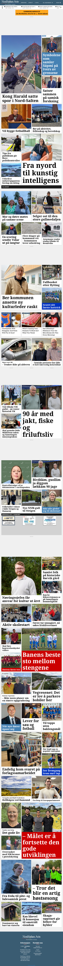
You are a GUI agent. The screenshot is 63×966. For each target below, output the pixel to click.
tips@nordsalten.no (38, 947)
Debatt (30, 2)
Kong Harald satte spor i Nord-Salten (29, 6)
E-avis (37, 2)
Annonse (24, 2)
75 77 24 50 (37, 951)
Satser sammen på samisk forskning (46, 6)
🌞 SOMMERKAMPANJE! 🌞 (31, 11)
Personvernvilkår (31, 965)
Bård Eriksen (38, 954)
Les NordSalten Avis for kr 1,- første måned (32, 14)
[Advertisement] (11, 376)
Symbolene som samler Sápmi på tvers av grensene (11, 6)
